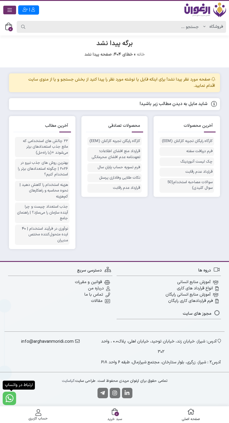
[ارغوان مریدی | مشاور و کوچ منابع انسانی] (205, 10)
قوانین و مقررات (88, 282)
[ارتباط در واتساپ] (9, 398)
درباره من (96, 288)
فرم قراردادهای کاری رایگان (190, 301)
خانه (141, 54)
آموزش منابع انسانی (194, 282)
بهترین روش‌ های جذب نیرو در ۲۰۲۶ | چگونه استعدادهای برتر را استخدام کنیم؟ (43, 168)
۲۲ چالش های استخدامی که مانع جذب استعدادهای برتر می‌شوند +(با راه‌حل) (45, 147)
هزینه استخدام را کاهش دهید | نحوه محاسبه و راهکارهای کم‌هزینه (44, 191)
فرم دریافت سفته (199, 151)
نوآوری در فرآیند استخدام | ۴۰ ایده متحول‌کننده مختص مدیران (45, 234)
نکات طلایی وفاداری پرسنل (119, 178)
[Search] (23, 27)
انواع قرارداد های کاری (195, 288)
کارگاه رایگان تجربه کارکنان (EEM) (187, 141)
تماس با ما (93, 294)
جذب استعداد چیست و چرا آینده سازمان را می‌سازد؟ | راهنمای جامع (42, 212)
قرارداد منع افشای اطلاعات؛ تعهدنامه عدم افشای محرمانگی (116, 154)
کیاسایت (68, 381)
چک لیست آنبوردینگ (196, 162)
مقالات (97, 301)
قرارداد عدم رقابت (199, 172)
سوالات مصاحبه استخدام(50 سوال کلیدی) (190, 185)
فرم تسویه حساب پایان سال (119, 167)
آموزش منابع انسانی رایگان (188, 294)
